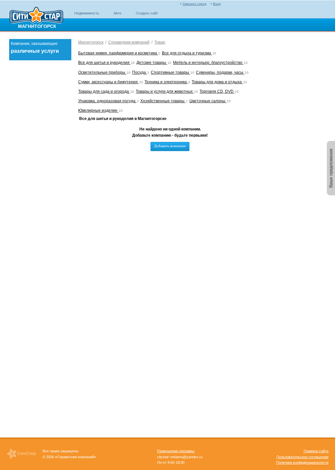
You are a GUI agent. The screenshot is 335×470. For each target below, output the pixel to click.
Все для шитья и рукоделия (104, 62)
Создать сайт (147, 13)
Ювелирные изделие (98, 110)
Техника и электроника (166, 82)
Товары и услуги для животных (165, 91)
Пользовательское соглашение (302, 457)
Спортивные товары (170, 72)
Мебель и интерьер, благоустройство (208, 62)
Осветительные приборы (102, 72)
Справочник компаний (129, 42)
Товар (159, 42)
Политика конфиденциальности (302, 462)
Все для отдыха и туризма (187, 53)
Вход (217, 4)
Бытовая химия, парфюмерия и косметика (118, 53)
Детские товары (151, 62)
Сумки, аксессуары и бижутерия (108, 82)
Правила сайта (316, 451)
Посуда (139, 72)
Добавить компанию (170, 146)
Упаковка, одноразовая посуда (107, 101)
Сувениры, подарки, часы (220, 72)
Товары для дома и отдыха (217, 82)
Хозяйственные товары (162, 101)
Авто (117, 13)
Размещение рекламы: (176, 451)
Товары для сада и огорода (104, 91)
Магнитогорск (90, 42)
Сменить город (194, 4)
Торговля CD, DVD (217, 91)
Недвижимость (86, 13)
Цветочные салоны (207, 101)
